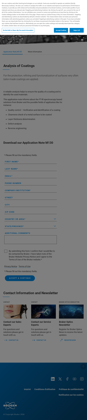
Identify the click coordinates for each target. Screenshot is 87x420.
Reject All (77, 30)
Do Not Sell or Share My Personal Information (18, 30)
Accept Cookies (61, 30)
